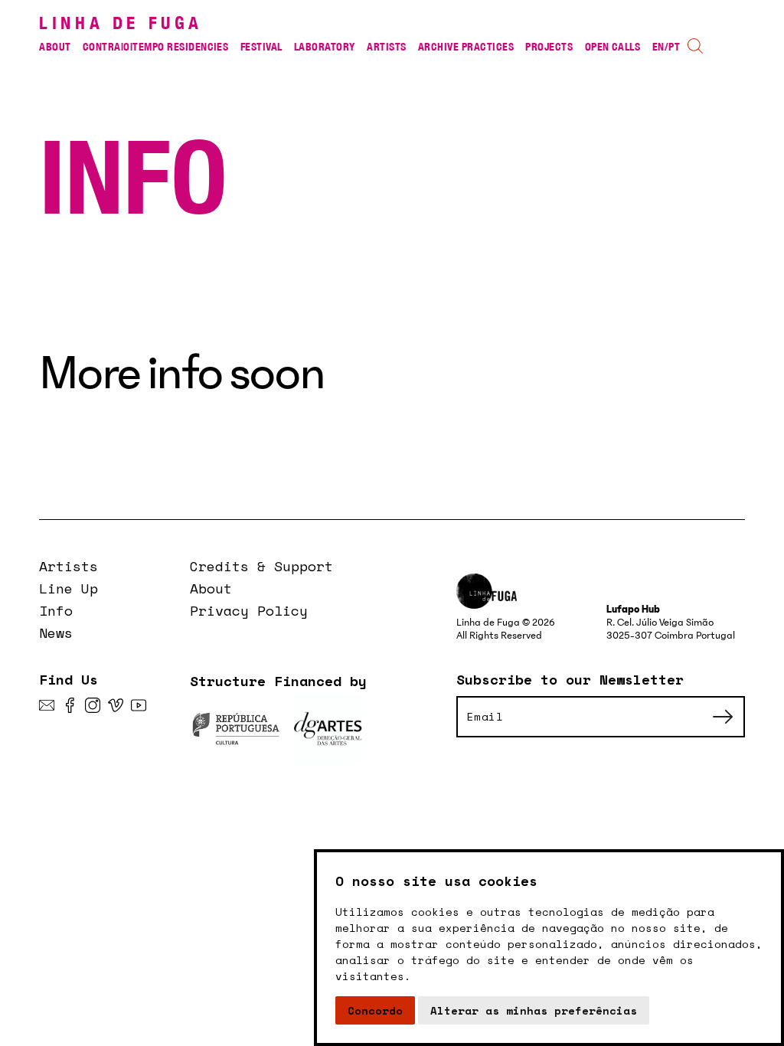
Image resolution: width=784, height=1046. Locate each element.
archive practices (466, 46)
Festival (261, 46)
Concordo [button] (375, 1010)
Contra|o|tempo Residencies (155, 46)
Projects (549, 46)
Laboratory (324, 46)
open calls (613, 46)
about (54, 46)
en (658, 46)
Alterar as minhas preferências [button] (533, 1010)
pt (674, 46)
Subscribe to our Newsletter (570, 679)
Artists (386, 46)
